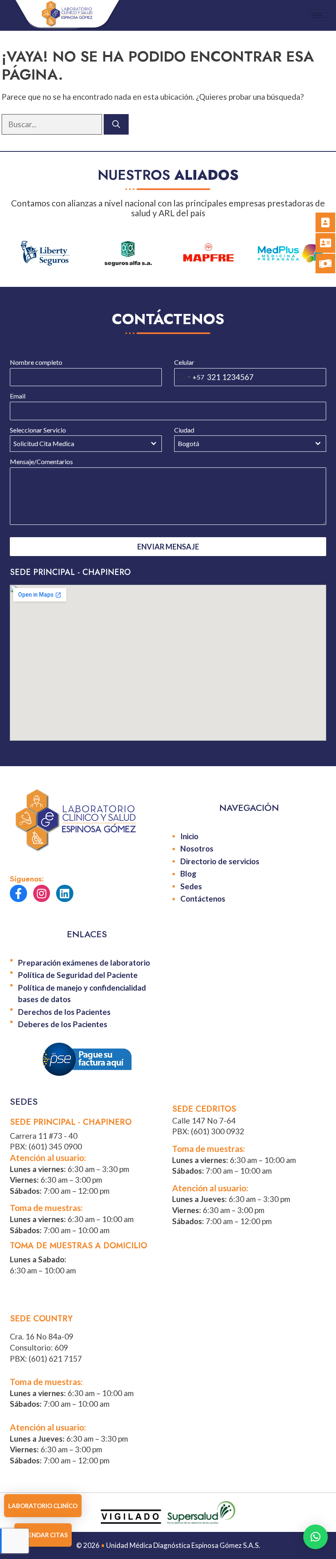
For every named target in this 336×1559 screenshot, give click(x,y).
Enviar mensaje (168, 546)
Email (17, 396)
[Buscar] (116, 124)
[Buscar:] (53, 124)
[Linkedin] (64, 893)
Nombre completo (36, 362)
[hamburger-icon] (317, 15)
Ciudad (184, 430)
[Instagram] (41, 893)
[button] (315, 1537)
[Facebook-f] (18, 893)
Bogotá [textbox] (188, 443)
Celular (184, 362)
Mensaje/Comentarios (41, 461)
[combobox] (189, 377)
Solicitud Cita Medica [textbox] (44, 443)
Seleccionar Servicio (38, 430)
